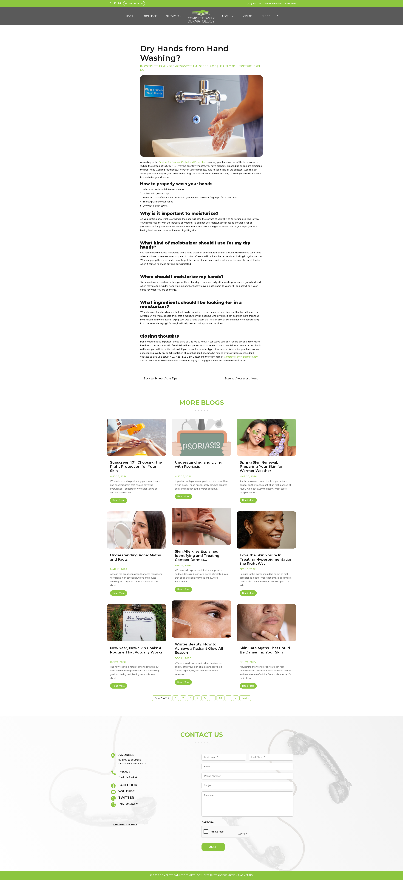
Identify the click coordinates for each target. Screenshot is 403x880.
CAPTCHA (208, 822)
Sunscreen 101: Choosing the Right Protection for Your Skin (136, 466)
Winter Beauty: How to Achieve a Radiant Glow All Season (199, 648)
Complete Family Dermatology (241, 357)
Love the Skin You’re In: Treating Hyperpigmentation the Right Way (266, 559)
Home (130, 16)
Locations (150, 16)
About (226, 16)
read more (118, 500)
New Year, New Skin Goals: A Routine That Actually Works (136, 650)
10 (220, 698)
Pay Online (290, 4)
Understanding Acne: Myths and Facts (135, 557)
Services (172, 16)
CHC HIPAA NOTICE (125, 824)
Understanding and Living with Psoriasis (198, 464)
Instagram (128, 804)
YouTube (126, 791)
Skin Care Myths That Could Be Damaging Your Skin (265, 650)
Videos (248, 16)
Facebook (127, 785)
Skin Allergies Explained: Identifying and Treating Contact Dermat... (197, 555)
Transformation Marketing (233, 875)
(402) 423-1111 (254, 4)
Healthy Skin (228, 66)
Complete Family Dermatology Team (170, 66)
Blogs (265, 16)
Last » (245, 698)
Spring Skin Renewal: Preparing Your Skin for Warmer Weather (261, 466)
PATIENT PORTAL (134, 3)
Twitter (126, 797)
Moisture (246, 66)
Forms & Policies (273, 4)
